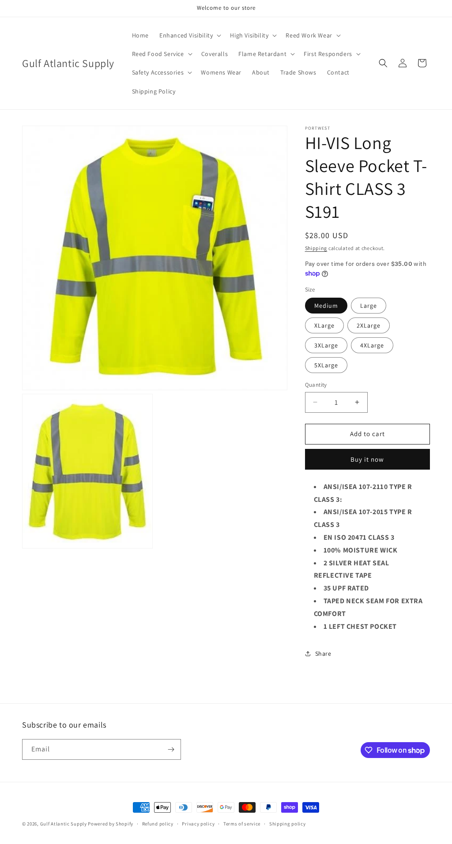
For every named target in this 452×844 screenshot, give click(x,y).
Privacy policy (198, 824)
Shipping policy (287, 824)
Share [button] (323, 653)
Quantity (316, 384)
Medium (326, 306)
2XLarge (368, 325)
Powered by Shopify (110, 824)
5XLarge (326, 365)
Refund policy (157, 824)
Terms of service (241, 824)
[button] (189, 35)
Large (368, 306)
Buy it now (367, 459)
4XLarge (372, 345)
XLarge (324, 325)
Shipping (316, 248)
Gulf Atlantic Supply (63, 824)
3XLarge (326, 345)
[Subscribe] (171, 749)
